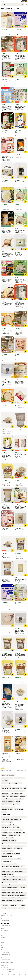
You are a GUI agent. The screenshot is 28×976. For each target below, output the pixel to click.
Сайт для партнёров (5, 920)
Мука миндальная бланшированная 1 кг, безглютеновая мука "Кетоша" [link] (19, 331)
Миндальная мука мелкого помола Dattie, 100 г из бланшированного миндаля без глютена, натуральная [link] (7, 107)
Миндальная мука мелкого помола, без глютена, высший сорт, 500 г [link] (7, 132)
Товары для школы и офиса (6, 950)
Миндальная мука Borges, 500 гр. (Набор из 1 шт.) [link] (7, 304)
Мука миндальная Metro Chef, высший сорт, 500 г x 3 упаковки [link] (7, 456)
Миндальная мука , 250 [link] (19, 181)
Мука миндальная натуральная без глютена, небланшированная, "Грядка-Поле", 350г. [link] (7, 31)
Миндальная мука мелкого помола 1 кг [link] (20, 81)
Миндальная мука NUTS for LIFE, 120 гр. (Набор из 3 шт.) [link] (20, 705)
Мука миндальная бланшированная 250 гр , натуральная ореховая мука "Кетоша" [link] (7, 56)
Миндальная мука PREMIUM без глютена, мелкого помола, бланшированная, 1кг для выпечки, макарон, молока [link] (20, 107)
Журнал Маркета (4, 967)
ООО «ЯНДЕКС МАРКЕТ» (9, 969)
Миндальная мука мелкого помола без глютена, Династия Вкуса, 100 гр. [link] (7, 280)
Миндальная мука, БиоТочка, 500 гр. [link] (18, 431)
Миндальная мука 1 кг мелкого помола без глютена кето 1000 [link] (7, 207)
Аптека (2, 942)
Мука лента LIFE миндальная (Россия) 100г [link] (20, 356)
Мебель (2, 932)
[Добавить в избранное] (12, 13)
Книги (2, 949)
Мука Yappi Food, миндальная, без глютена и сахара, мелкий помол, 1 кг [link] (7, 530)
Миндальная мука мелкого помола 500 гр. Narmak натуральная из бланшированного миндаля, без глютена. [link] (20, 56)
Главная (3, 974)
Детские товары (4, 957)
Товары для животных (5, 954)
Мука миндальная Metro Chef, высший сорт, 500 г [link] (20, 132)
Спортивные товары (5, 952)
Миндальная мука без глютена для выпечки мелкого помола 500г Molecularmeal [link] (6, 231)
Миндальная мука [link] (18, 156)
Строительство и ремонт (6, 956)
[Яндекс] (10, 971)
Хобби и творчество (5, 945)
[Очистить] (22, 4)
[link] (8, 775)
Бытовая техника (4, 933)
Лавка (8, 974)
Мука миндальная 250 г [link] (19, 529)
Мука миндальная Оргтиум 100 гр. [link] (20, 455)
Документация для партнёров (7, 918)
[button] (26, 5)
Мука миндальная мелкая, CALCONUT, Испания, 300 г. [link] (7, 254)
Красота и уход (4, 944)
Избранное (14, 974)
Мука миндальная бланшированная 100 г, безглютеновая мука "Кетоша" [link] (19, 254)
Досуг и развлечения (5, 930)
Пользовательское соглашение (7, 962)
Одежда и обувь (4, 938)
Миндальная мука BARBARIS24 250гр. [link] (6, 580)
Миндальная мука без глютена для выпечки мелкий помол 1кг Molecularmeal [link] (19, 382)
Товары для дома (4, 940)
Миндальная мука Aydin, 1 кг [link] (20, 579)
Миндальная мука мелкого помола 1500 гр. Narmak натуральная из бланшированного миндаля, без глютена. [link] (20, 304)
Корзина (19, 974)
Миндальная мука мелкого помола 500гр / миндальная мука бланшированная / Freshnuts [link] (20, 280)
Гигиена (2, 935)
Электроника (3, 937)
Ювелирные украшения (5, 959)
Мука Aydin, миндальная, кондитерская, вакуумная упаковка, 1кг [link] (7, 182)
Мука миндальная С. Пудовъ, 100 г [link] (6, 81)
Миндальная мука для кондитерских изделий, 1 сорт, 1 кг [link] (7, 382)
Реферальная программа (6, 925)
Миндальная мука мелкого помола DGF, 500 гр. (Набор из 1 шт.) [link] (7, 432)
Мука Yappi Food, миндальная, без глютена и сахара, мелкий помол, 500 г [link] (7, 157)
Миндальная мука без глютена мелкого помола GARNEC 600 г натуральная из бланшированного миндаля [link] (20, 31)
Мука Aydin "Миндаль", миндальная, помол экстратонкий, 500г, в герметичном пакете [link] (6, 704)
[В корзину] (12, 26)
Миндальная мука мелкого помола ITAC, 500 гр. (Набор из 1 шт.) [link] (20, 407)
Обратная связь (4, 963)
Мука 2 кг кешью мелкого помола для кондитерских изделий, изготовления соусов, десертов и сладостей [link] (20, 756)
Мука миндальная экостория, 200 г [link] (5, 731)
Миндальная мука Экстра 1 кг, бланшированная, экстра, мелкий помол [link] (20, 604)
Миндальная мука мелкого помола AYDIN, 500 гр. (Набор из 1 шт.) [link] (20, 483)
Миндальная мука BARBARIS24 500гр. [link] (6, 507)
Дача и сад (3, 947)
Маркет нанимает (4, 965)
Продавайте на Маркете (6, 917)
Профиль (25, 974)
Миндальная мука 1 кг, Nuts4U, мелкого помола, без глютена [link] (7, 331)
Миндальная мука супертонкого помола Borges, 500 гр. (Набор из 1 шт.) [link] (7, 556)
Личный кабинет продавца (6, 915)
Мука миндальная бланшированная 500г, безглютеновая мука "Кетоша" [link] (6, 356)
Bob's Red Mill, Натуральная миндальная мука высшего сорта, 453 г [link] (7, 483)
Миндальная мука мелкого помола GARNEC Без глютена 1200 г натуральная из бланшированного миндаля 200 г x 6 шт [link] (7, 605)
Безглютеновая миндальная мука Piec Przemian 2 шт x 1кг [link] (7, 757)
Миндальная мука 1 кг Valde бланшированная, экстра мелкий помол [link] (20, 507)
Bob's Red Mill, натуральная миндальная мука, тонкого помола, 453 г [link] (20, 556)
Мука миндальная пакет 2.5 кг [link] (7, 630)
